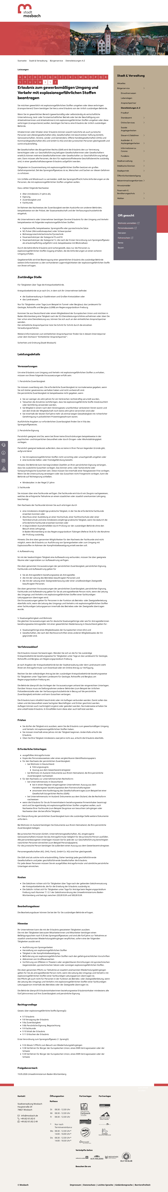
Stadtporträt (123, 171)
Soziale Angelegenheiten (128, 129)
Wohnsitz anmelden (127, 223)
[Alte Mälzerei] (97, 1158)
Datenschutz (89, 1185)
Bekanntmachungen (126, 180)
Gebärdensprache (124, 1185)
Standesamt (126, 117)
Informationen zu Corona (128, 149)
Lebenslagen (126, 98)
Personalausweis (126, 228)
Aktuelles (121, 83)
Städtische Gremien (126, 166)
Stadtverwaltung (124, 161)
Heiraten (122, 233)
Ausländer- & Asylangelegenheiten (130, 141)
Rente (120, 242)
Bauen (121, 247)
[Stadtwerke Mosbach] (82, 1158)
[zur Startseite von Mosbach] (27, 8)
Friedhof (125, 113)
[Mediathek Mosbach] (111, 1158)
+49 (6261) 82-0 (28, 1118)
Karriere (139, 180)
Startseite (22, 60)
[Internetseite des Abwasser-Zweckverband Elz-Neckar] (126, 1158)
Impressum (75, 1185)
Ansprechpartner (128, 103)
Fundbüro (125, 156)
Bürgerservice (56, 60)
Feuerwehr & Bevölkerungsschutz (126, 192)
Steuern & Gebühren (130, 135)
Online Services (128, 122)
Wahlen (120, 198)
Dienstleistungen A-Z (130, 108)
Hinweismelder (123, 185)
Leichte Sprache (105, 1185)
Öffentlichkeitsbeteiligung (129, 175)
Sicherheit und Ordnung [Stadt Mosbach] (37, 342)
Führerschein (124, 237)
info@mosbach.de (29, 1115)
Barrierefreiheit (142, 1185)
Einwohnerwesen (128, 93)
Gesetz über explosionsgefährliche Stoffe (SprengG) (42, 1010)
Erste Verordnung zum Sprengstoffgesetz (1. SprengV (43, 1039)
